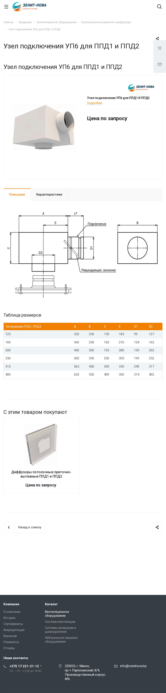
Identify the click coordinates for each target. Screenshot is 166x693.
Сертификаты (13, 624)
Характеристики (49, 194)
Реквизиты (11, 642)
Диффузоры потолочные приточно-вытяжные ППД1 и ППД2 (41, 474)
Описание (17, 194)
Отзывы (9, 648)
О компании (11, 611)
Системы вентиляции (60, 621)
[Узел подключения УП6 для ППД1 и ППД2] (43, 127)
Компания (11, 604)
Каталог (51, 604)
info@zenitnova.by (133, 666)
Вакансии (10, 636)
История (9, 618)
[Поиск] (159, 7)
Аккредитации (13, 630)
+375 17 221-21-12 (24, 666)
